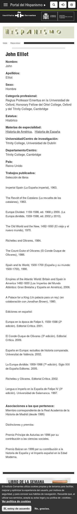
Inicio (5, 43)
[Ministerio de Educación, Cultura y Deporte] (57, 16)
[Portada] (38, 32)
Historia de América (19, 131)
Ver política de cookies (16, 501)
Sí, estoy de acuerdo (17, 508)
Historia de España (47, 131)
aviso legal (39, 497)
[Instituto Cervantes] (19, 14)
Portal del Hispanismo (27, 5)
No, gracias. (42, 508)
